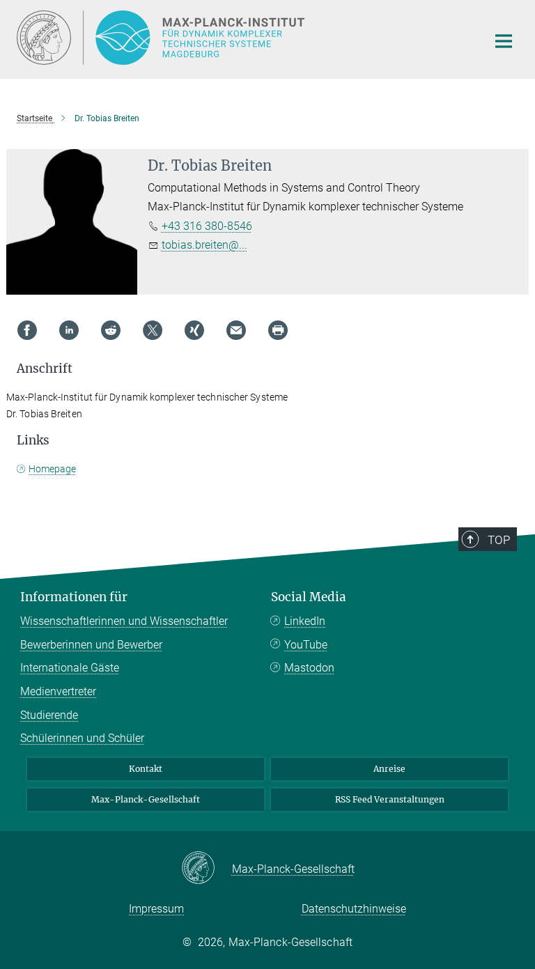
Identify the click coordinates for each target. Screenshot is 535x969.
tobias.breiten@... (204, 244)
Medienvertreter (58, 691)
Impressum (156, 908)
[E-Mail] (236, 330)
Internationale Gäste (69, 667)
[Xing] (194, 330)
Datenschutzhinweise (354, 908)
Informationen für (73, 597)
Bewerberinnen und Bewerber (91, 644)
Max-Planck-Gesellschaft (145, 799)
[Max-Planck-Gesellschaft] (206, 868)
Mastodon (309, 667)
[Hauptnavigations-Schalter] (504, 41)
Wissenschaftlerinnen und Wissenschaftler (124, 621)
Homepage (52, 468)
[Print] (278, 330)
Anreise (389, 768)
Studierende (49, 715)
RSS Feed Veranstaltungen (389, 799)
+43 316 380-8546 (207, 226)
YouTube (305, 644)
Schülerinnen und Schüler (82, 738)
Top (499, 540)
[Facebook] (27, 330)
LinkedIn (304, 621)
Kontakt (145, 768)
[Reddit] (110, 330)
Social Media (308, 597)
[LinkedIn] (69, 330)
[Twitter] (152, 330)
